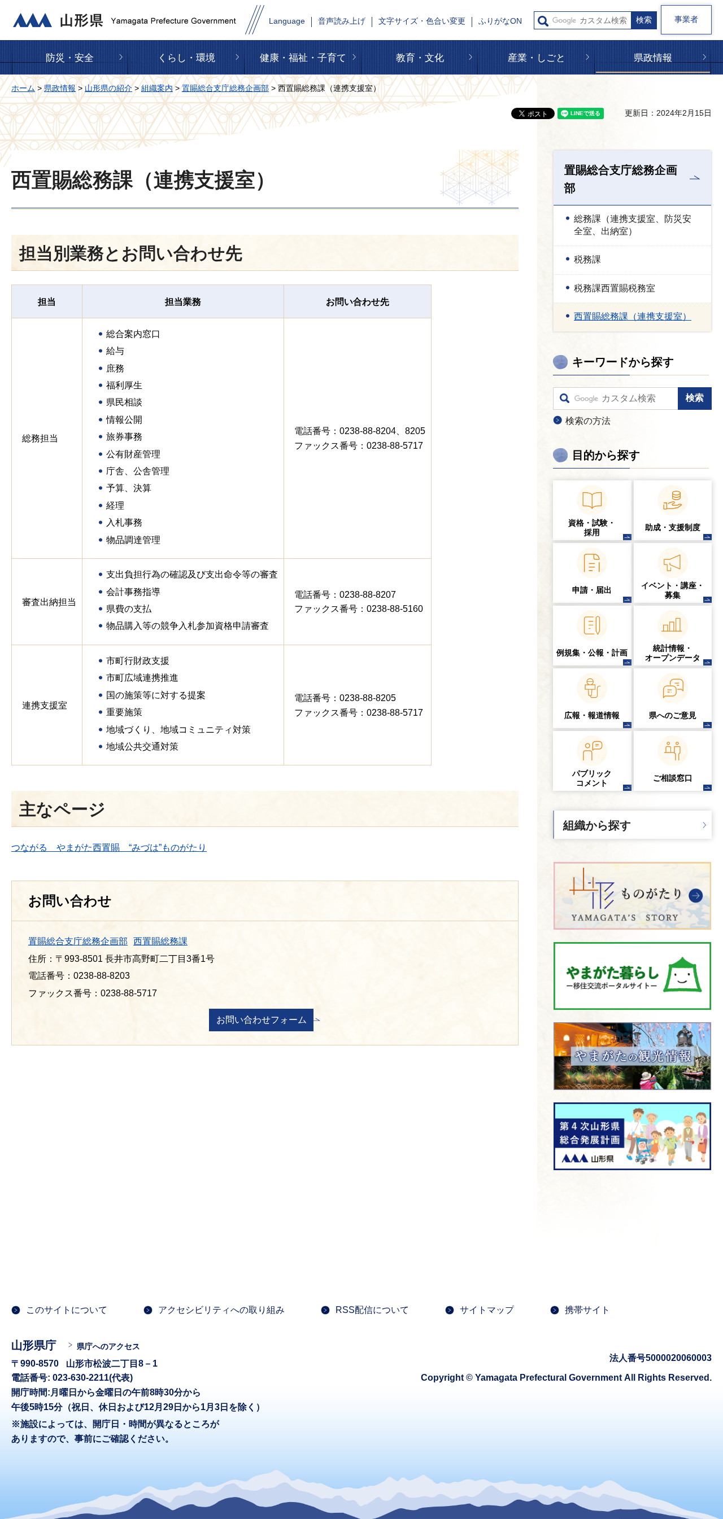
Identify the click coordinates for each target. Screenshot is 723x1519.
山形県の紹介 (108, 88)
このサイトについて (66, 1310)
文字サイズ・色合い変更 (421, 21)
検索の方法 (588, 421)
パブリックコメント (592, 778)
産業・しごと (536, 57)
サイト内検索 (543, 21)
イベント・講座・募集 (672, 590)
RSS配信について (372, 1310)
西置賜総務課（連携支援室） (632, 316)
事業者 (686, 19)
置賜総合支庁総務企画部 (225, 88)
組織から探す (597, 825)
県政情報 (653, 57)
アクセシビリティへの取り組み (221, 1310)
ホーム (23, 88)
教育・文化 (420, 57)
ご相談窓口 (672, 777)
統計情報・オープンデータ (672, 653)
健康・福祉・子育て (303, 57)
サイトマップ (487, 1310)
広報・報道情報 (592, 715)
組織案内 (157, 88)
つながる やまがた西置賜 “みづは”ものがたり (109, 847)
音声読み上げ (341, 21)
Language (287, 21)
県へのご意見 (672, 715)
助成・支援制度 (672, 527)
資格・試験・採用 (592, 527)
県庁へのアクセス (108, 1346)
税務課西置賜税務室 (614, 288)
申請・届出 (592, 589)
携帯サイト (587, 1310)
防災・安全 (70, 57)
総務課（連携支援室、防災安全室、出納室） (632, 225)
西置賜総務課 (160, 941)
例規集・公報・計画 (592, 652)
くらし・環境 (186, 57)
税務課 (587, 259)
